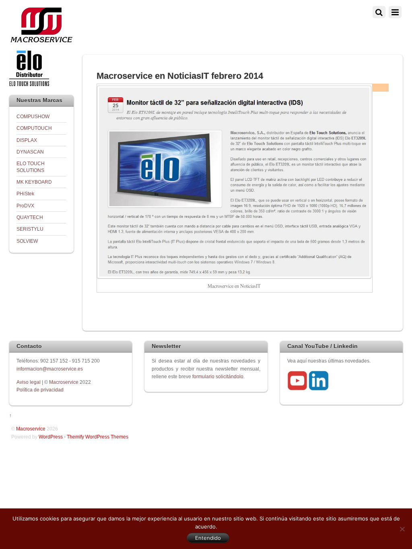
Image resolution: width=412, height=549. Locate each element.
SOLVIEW (27, 241)
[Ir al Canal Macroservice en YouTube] (297, 388)
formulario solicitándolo (217, 376)
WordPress (51, 436)
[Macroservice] (41, 40)
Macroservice (63, 382)
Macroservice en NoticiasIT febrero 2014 (180, 76)
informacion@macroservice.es (49, 368)
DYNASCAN (30, 151)
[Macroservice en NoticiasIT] (234, 277)
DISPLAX (26, 140)
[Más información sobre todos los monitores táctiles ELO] (29, 84)
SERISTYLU (29, 228)
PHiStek (25, 193)
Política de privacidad (40, 389)
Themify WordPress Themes (97, 436)
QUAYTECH (29, 217)
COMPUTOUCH (34, 128)
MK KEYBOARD (34, 181)
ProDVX (25, 205)
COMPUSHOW (32, 116)
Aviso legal (29, 382)
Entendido (208, 538)
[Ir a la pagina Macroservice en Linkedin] (319, 388)
